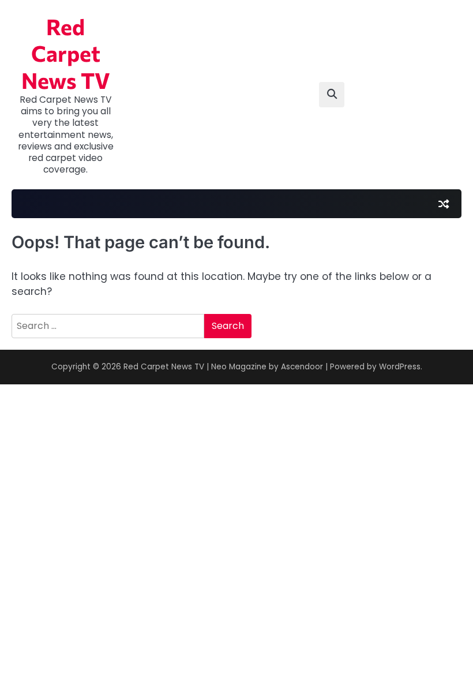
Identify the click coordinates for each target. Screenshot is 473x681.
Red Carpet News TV (65, 53)
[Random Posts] (443, 203)
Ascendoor (302, 366)
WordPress (400, 366)
